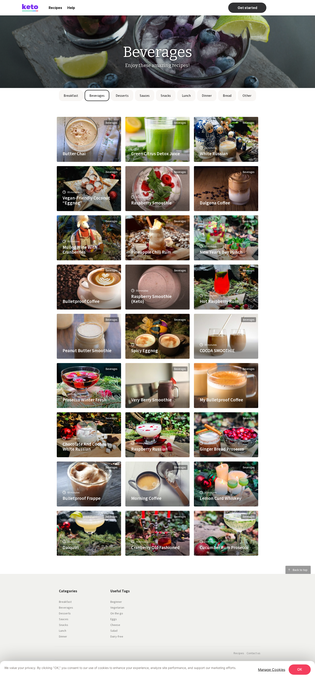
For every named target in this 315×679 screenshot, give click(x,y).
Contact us (253, 653)
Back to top (300, 570)
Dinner (207, 95)
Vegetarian (117, 607)
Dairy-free (116, 636)
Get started (247, 8)
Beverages (97, 95)
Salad (113, 631)
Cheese (115, 625)
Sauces (145, 95)
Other (247, 95)
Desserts (122, 95)
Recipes (55, 8)
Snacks (166, 95)
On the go (116, 613)
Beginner (116, 602)
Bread (227, 95)
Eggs (113, 619)
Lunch (186, 95)
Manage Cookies (271, 669)
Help (71, 8)
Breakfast (71, 95)
